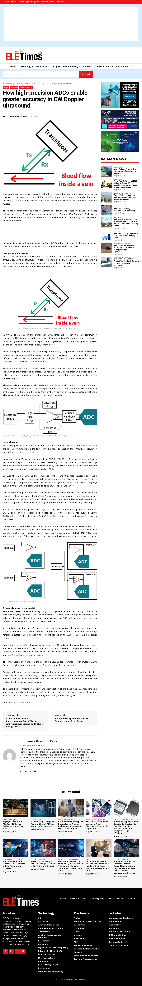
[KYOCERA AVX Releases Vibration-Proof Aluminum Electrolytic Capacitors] (98, 808)
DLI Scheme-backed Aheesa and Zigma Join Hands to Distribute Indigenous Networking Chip (97, 866)
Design (12, 83)
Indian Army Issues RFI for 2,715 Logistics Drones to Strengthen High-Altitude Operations (124, 248)
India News (14, 88)
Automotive (118, 167)
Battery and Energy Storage (95, 819)
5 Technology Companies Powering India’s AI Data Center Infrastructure (43, 823)
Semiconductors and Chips (123, 819)
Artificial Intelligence (10, 819)
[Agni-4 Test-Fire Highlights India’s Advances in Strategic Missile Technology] (106, 197)
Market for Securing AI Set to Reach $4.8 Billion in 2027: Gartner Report (43, 863)
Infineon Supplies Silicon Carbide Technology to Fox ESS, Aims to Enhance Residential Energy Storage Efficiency (126, 827)
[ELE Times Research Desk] (9, 755)
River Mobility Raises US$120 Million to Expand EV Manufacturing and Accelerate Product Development (125, 184)
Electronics (89, 859)
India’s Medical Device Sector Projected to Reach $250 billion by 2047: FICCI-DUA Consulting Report (126, 222)
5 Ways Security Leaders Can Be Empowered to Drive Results (71, 719)
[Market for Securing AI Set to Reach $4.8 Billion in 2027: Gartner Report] (43, 848)
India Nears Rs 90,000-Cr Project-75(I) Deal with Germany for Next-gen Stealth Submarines (126, 262)
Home (5, 83)
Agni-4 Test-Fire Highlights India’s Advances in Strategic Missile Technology (125, 197)
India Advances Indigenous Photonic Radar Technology (124, 210)
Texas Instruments (22, 702)
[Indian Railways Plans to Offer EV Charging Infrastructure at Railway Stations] (106, 171)
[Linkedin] (25, 771)
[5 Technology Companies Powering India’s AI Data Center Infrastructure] (43, 808)
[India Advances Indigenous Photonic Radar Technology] (106, 210)
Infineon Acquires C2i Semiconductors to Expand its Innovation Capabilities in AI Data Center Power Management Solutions (125, 867)
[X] (30, 771)
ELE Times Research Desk (15, 116)
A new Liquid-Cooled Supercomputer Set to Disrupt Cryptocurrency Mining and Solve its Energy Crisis (25, 722)
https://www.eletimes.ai (31, 745)
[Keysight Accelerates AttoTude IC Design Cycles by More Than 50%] (15, 808)
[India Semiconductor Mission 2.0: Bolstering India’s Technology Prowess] (15, 848)
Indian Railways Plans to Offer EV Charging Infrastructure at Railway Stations (125, 171)
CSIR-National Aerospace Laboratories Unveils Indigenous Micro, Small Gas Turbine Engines (70, 825)
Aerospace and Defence (122, 193)
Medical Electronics (26, 88)
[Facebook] (21, 771)
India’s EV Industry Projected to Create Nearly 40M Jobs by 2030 (126, 236)
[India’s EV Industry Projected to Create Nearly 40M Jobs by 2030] (106, 236)
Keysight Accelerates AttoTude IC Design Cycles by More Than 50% (13, 825)
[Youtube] (35, 771)
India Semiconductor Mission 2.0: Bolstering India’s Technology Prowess (14, 864)
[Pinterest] (17, 951)
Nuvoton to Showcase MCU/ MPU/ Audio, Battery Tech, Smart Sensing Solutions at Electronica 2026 (70, 866)
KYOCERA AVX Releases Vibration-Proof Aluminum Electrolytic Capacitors (97, 825)
